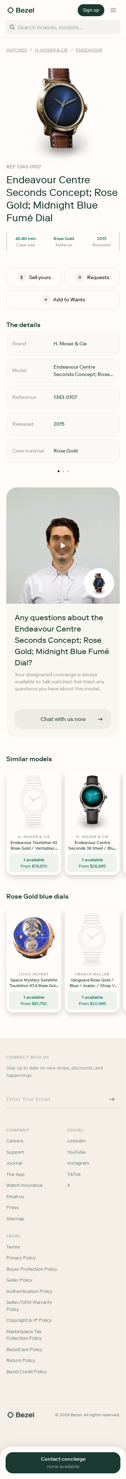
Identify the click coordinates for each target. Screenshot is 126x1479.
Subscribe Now (63, 771)
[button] (63, 706)
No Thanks (63, 789)
